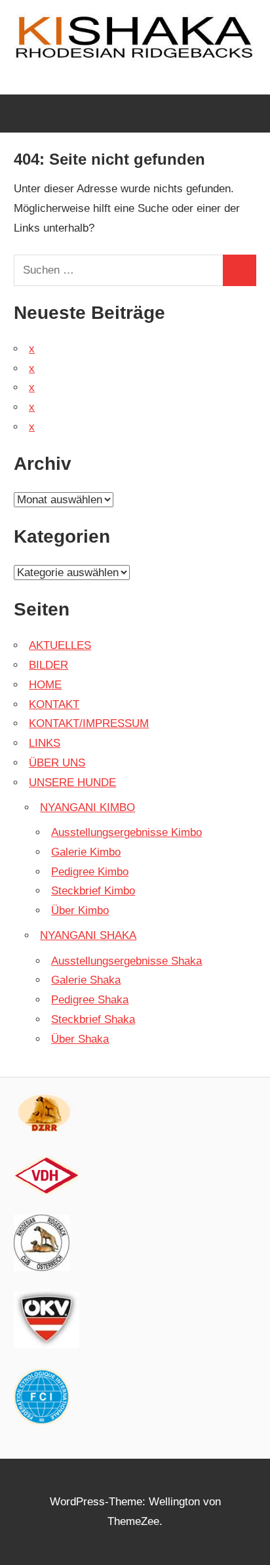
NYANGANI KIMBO (87, 807)
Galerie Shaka (86, 980)
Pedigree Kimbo (89, 872)
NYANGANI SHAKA (88, 935)
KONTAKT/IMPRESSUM (89, 723)
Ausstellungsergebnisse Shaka (126, 961)
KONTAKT (54, 704)
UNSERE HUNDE (72, 782)
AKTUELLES (60, 645)
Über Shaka (80, 1039)
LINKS (44, 743)
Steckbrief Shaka (93, 1019)
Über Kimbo (80, 910)
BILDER (48, 665)
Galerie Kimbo (86, 852)
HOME (45, 684)
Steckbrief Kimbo (93, 891)
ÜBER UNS (57, 763)
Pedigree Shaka (89, 999)
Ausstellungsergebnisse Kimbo (126, 832)
